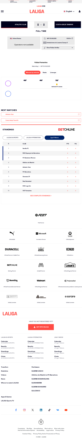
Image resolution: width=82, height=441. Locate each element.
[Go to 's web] (66, 129)
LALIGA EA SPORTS (12, 137)
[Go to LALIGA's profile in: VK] (58, 410)
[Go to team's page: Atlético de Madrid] (16, 162)
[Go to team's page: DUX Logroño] (16, 186)
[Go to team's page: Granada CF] (16, 176)
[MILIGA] (79, 11)
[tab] (12, 138)
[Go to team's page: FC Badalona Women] (16, 158)
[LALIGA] (37, 11)
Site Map (29, 428)
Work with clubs (59, 428)
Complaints (21, 428)
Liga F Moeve (54, 137)
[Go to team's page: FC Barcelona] (16, 172)
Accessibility (40, 430)
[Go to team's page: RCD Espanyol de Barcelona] (16, 153)
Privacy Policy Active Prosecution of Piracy (46, 433)
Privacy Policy (59, 430)
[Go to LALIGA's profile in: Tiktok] (49, 410)
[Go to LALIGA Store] (41, 6)
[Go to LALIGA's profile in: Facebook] (16, 410)
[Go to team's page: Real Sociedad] (16, 181)
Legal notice (50, 430)
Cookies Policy (26, 433)
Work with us (49, 428)
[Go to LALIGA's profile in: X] (33, 410)
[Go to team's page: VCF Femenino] (16, 190)
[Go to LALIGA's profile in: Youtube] (66, 410)
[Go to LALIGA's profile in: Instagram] (24, 410)
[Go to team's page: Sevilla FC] (16, 148)
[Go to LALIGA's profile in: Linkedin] (41, 410)
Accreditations (38, 428)
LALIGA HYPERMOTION (33, 137)
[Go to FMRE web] (41, 422)
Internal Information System (26, 430)
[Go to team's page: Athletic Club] (16, 167)
